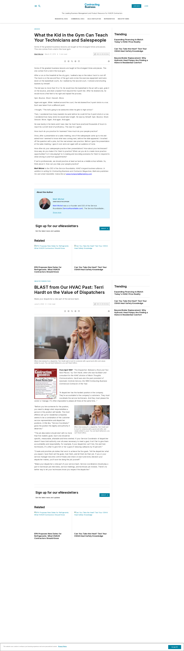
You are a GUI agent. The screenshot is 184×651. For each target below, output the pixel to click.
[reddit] (75, 61)
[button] (35, 6)
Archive (37, 29)
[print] (109, 61)
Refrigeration (109, 19)
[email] (79, 61)
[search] (39, 6)
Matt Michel (38, 54)
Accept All (175, 647)
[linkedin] (68, 61)
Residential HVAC (61, 19)
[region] (92, 647)
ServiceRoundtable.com (72, 208)
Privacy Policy (62, 646)
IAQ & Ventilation (94, 19)
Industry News (123, 19)
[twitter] (72, 61)
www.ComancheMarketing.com (79, 174)
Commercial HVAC (77, 19)
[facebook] (65, 61)
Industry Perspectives (42, 281)
